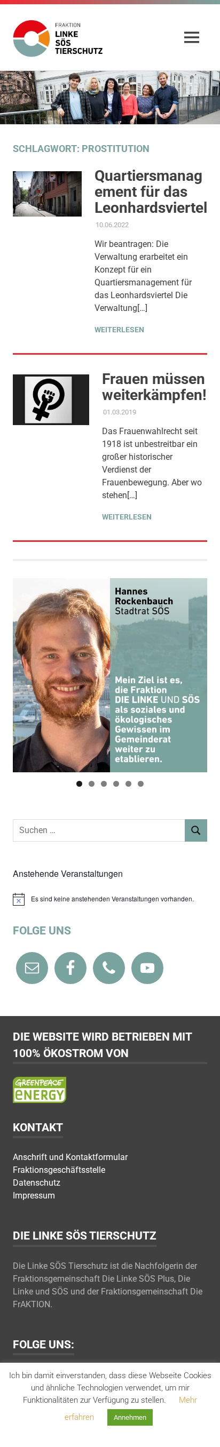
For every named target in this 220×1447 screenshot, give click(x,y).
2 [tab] (92, 784)
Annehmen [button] (130, 1417)
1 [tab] (79, 784)
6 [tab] (141, 784)
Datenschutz (36, 1183)
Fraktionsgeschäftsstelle (59, 1170)
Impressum (34, 1195)
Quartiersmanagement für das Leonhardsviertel (151, 192)
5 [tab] (128, 784)
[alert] (110, 899)
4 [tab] (116, 784)
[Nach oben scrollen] (201, 1428)
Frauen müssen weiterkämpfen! (154, 387)
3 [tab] (104, 784)
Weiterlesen (119, 329)
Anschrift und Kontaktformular (70, 1157)
